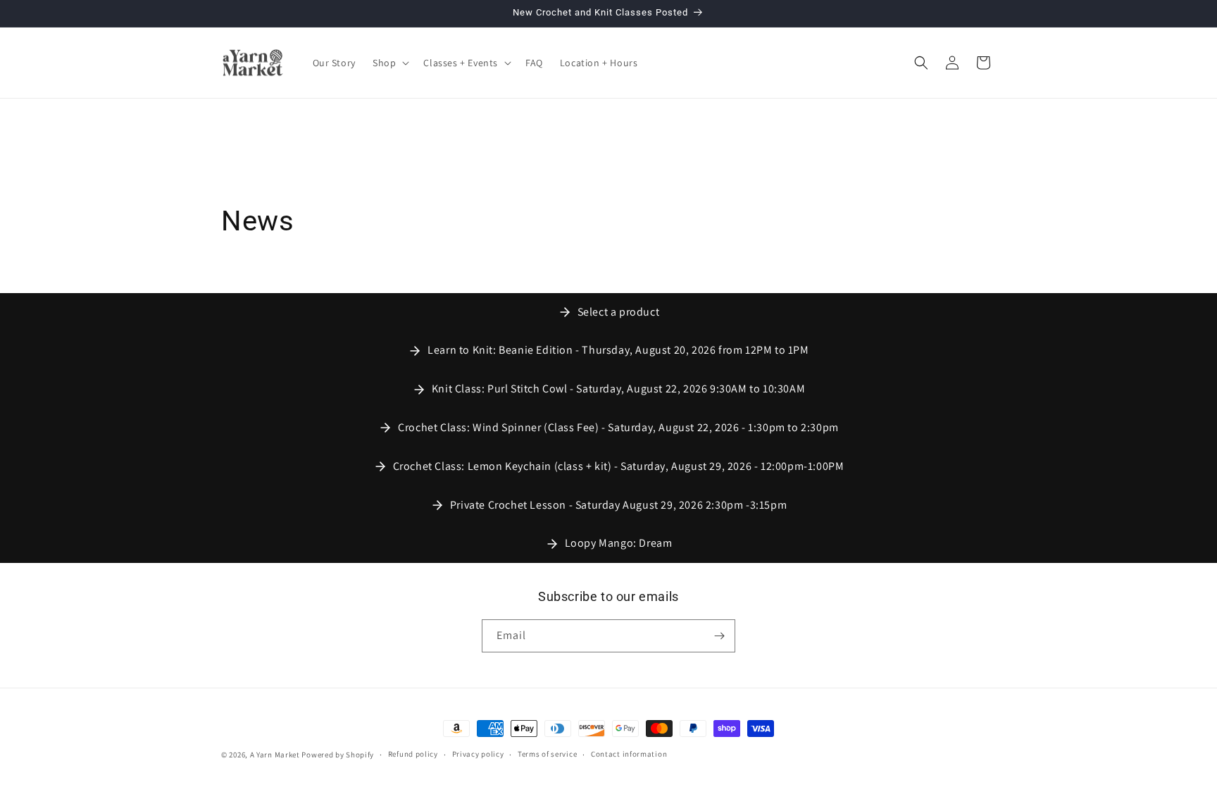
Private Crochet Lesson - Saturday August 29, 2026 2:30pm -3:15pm (618, 504)
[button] (389, 63)
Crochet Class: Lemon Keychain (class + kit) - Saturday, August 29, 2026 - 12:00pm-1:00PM (618, 466)
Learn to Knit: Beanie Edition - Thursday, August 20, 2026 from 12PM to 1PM (618, 349)
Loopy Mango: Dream (619, 542)
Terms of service (547, 754)
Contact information (629, 754)
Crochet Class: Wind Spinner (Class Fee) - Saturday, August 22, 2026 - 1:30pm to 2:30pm (618, 427)
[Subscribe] (719, 635)
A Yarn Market (275, 755)
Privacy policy (478, 754)
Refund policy (413, 754)
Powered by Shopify (337, 755)
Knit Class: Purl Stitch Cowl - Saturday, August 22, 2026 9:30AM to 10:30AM (618, 388)
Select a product (619, 311)
